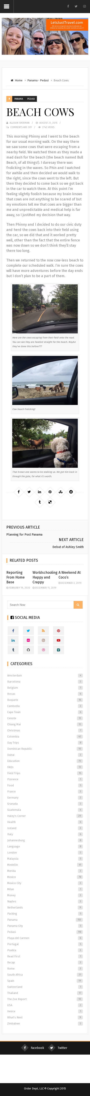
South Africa (44, 974)
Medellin (44, 864)
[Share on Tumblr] (39, 502)
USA (44, 1005)
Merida (44, 870)
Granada (44, 803)
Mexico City (44, 883)
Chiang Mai (44, 724)
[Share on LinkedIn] (39, 491)
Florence (44, 779)
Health (44, 822)
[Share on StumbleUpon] (60, 491)
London (44, 852)
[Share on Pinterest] (50, 491)
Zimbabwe (44, 1023)
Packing (44, 913)
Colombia (44, 736)
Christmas (44, 730)
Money (44, 895)
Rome (44, 968)
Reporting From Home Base (15, 577)
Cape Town (44, 712)
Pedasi (44, 80)
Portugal (44, 944)
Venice (44, 1011)
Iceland (44, 828)
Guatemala (44, 809)
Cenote (44, 718)
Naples (44, 901)
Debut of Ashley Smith (68, 547)
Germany (44, 797)
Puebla (44, 950)
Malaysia (44, 858)
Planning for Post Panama (24, 534)
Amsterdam (44, 675)
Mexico (44, 877)
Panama (32, 80)
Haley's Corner (44, 816)
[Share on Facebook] (18, 491)
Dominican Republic (44, 748)
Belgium (44, 687)
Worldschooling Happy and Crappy (45, 577)
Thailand (44, 993)
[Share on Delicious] (50, 502)
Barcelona (44, 681)
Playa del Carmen (44, 938)
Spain (44, 980)
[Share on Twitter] (29, 491)
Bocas (44, 693)
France (44, 791)
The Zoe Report (44, 999)
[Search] (78, 605)
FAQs (44, 767)
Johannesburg (44, 840)
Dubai (44, 754)
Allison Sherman (19, 122)
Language (44, 846)
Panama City (44, 925)
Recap (44, 962)
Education (44, 761)
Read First (44, 956)
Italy (44, 834)
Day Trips (44, 742)
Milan (44, 889)
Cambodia (44, 706)
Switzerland (44, 986)
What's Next (44, 1017)
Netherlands (44, 907)
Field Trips (44, 773)
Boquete (44, 700)
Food (44, 785)
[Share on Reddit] (71, 491)
